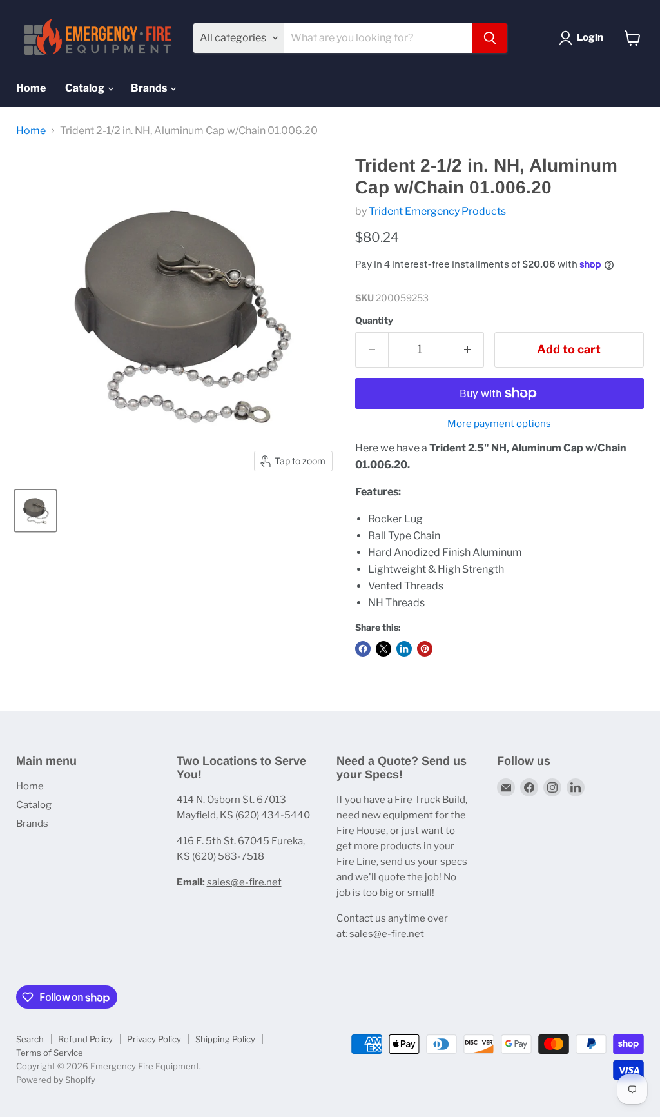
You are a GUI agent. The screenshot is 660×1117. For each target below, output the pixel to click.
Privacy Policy (154, 1039)
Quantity (374, 320)
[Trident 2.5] (35, 510)
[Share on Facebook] (363, 649)
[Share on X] (383, 649)
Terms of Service (49, 1052)
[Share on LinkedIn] (404, 649)
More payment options (499, 424)
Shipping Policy (225, 1039)
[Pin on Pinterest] (424, 649)
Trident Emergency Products (437, 211)
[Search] (489, 38)
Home (31, 88)
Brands (150, 88)
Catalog (85, 88)
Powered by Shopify (55, 1079)
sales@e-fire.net (244, 882)
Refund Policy (85, 1039)
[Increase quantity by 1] (467, 350)
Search (30, 1039)
